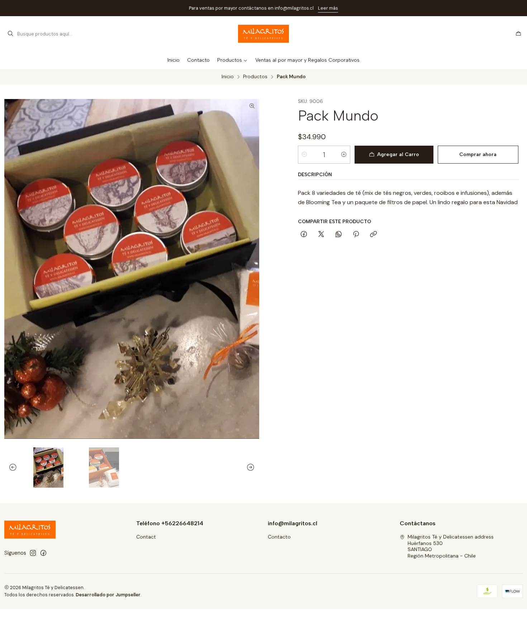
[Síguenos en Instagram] (33, 552)
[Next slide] (253, 467)
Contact (146, 537)
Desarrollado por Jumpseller (108, 595)
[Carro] (518, 34)
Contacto (279, 537)
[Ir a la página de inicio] (263, 34)
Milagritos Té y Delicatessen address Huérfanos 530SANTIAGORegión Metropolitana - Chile (451, 546)
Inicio (228, 76)
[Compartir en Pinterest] (356, 234)
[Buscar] (10, 34)
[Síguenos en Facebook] (43, 552)
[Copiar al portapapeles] (373, 234)
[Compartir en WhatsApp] (339, 234)
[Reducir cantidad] (304, 154)
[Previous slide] (9, 467)
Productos (255, 76)
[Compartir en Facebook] (304, 234)
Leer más (116, 8)
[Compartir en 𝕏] (321, 234)
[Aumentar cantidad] (344, 154)
